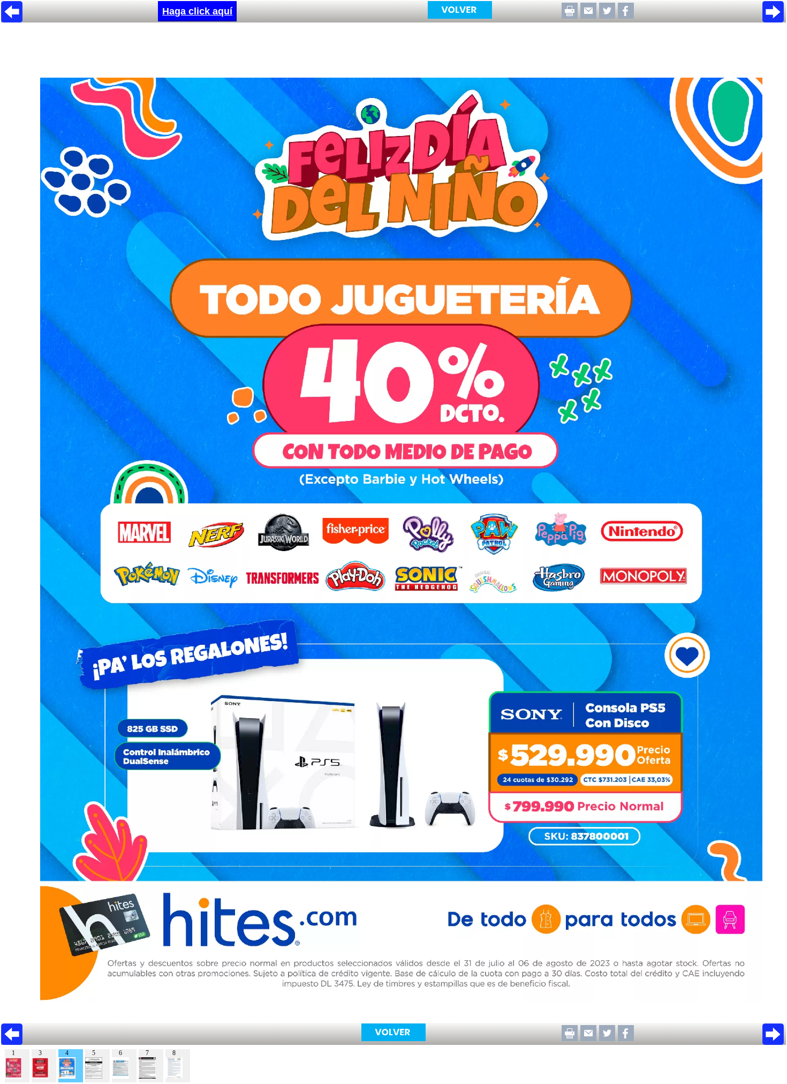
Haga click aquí (197, 11)
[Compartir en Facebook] (626, 15)
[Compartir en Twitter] (607, 15)
